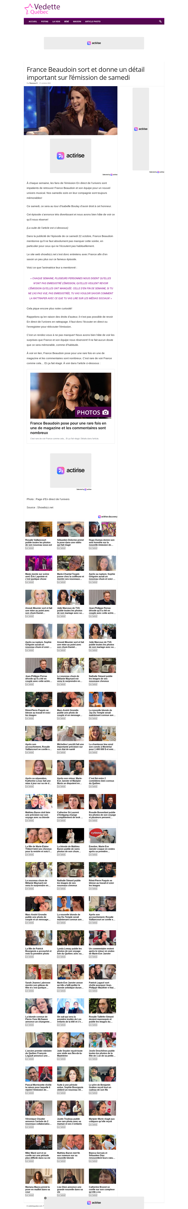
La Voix (56, 21)
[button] (160, 21)
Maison (77, 21)
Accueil (33, 21)
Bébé (66, 21)
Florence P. (33, 83)
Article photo (92, 21)
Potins (44, 21)
